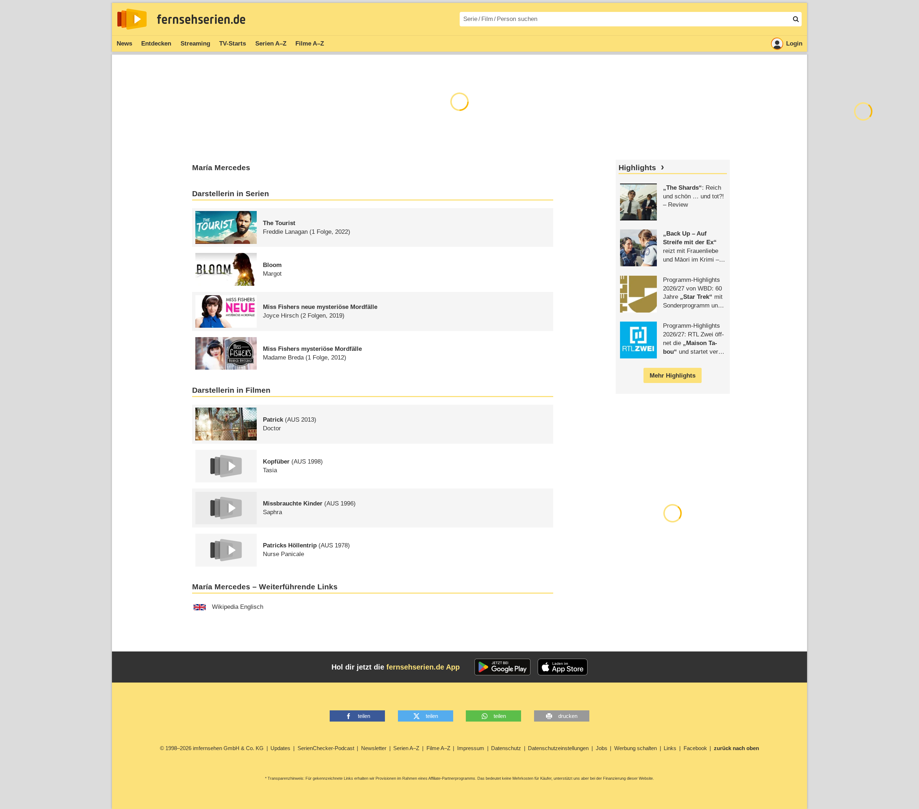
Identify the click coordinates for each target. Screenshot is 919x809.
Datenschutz (506, 748)
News (124, 43)
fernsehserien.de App (423, 667)
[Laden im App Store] (563, 667)
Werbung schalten (635, 748)
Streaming (195, 43)
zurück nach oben (736, 748)
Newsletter (373, 748)
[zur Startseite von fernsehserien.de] (132, 19)
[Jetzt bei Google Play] (502, 667)
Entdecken (156, 43)
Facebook (695, 748)
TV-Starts (232, 43)
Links (670, 748)
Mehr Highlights (672, 375)
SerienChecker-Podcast (326, 748)
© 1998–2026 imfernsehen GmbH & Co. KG (212, 748)
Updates (280, 748)
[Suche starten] (795, 19)
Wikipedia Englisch (237, 606)
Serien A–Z (270, 43)
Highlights (637, 167)
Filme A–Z (309, 43)
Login (794, 43)
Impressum (470, 748)
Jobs (601, 748)
